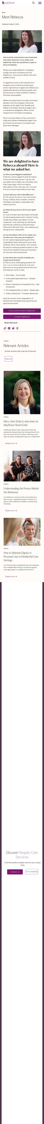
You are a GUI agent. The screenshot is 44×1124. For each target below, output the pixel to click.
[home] (8, 3)
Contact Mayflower (22, 317)
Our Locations (31, 872)
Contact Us (14, 872)
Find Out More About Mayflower (22, 311)
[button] (40, 3)
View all (8, 359)
